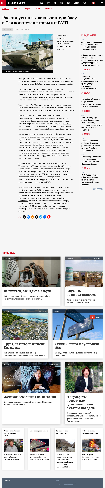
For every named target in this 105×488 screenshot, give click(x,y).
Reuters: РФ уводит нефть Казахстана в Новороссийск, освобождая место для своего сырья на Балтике (91, 123)
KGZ (48, 3)
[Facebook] (44, 217)
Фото (38, 9)
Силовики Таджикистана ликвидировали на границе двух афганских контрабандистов (89, 82)
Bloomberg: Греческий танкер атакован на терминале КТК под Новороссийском (91, 160)
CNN (32, 206)
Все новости (98, 189)
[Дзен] (36, 217)
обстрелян (23, 200)
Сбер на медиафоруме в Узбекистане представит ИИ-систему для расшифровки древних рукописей (92, 60)
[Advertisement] (52, 236)
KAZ (41, 3)
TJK (55, 3)
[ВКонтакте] (28, 217)
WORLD (76, 3)
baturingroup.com (68, 484)
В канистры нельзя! (39, 431)
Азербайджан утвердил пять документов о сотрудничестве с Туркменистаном (92, 45)
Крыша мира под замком (62, 432)
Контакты (7, 480)
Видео (27, 9)
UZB (68, 3)
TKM (61, 3)
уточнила (66, 123)
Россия (17, 30)
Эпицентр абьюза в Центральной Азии (12, 433)
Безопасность (25, 30)
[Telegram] (40, 217)
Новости (5, 9)
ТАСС (69, 84)
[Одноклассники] (32, 217)
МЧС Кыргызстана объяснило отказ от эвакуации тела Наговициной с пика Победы (90, 180)
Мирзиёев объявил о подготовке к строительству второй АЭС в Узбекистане (91, 103)
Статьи (17, 9)
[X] (24, 217)
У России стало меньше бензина (90, 432)
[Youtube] (49, 217)
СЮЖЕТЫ (48, 9)
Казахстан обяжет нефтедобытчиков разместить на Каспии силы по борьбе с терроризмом (91, 145)
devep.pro (63, 485)
